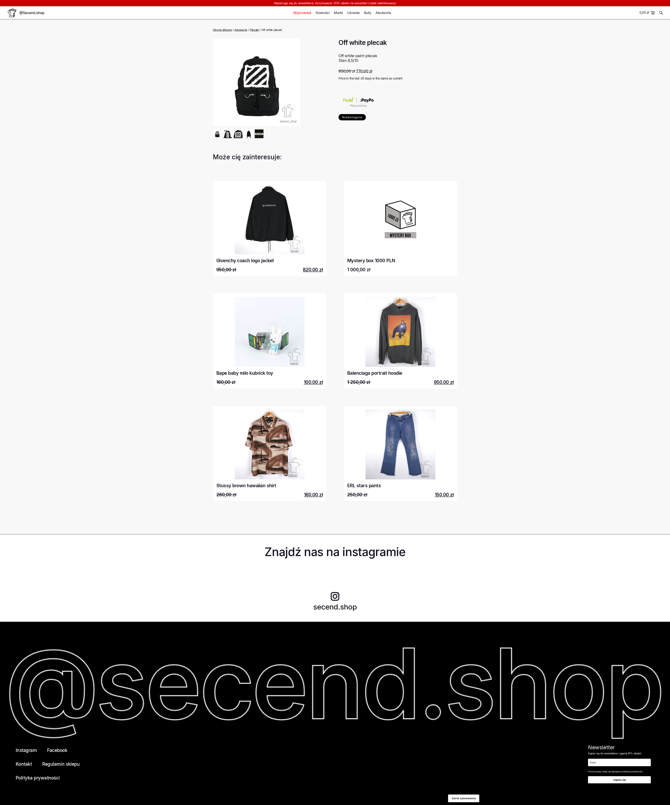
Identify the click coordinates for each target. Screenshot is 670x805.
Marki (338, 13)
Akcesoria (383, 13)
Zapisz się (619, 779)
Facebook (57, 750)
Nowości (322, 13)
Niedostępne (352, 117)
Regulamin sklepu (61, 764)
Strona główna (222, 30)
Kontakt (24, 764)
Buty (367, 13)
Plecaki (254, 30)
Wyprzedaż (302, 13)
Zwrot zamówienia (464, 798)
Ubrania (353, 13)
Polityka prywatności (38, 778)
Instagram (26, 750)
